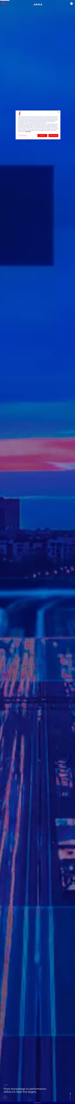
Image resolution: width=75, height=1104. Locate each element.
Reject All (42, 135)
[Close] (58, 112)
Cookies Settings (22, 135)
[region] (38, 124)
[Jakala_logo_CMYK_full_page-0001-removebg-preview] (37, 4)
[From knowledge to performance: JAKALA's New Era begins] (37, 551)
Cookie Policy (28, 131)
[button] (70, 1093)
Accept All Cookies (53, 135)
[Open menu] (3, 3)
